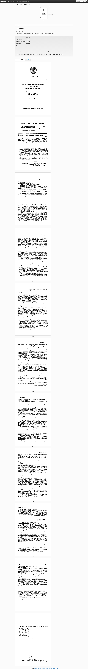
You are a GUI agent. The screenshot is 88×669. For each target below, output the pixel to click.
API (55, 668)
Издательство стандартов (29, 49)
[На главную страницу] (1, 1)
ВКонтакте (39, 668)
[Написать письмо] (56, 668)
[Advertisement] (26, 15)
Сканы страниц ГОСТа (20, 59)
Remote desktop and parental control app (48, 668)
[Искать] (86, 1)
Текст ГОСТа (28, 59)
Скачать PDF (51, 14)
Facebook (35, 668)
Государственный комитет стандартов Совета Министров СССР (35, 47)
